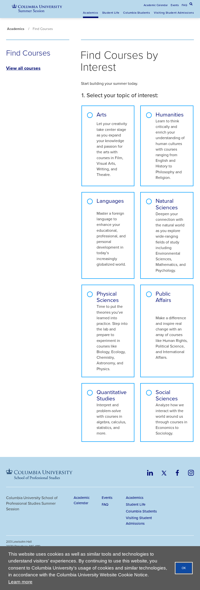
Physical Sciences (108, 296)
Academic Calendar (156, 5)
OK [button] (184, 568)
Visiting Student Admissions (174, 12)
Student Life (111, 12)
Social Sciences (167, 395)
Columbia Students (136, 12)
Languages (110, 201)
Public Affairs (163, 297)
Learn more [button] (20, 581)
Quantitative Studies (112, 395)
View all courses (23, 68)
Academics (90, 12)
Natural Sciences (167, 204)
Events (175, 5)
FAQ (184, 5)
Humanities (170, 114)
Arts (102, 115)
